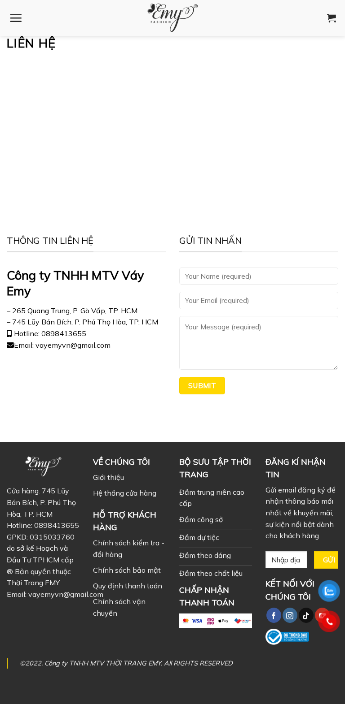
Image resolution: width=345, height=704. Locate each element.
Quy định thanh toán (127, 585)
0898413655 (56, 525)
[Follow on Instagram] (290, 615)
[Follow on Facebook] (273, 615)
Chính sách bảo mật (127, 570)
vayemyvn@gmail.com (65, 594)
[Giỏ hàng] (331, 18)
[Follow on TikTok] (306, 615)
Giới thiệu (108, 477)
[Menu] (16, 18)
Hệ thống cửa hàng (124, 492)
